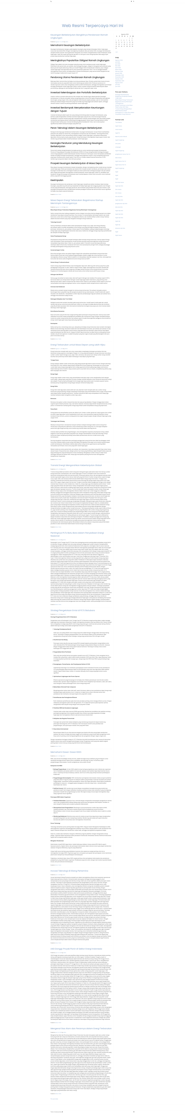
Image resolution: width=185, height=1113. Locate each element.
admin (66, 41)
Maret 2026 (118, 69)
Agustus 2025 (119, 82)
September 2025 (119, 81)
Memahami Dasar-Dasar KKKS (66, 752)
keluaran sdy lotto (120, 228)
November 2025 (119, 77)
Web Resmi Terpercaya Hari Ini (92, 25)
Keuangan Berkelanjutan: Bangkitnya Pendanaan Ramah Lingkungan (123, 96)
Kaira (60, 1111)
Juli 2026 (117, 62)
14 (127, 42)
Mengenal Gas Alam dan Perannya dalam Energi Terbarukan (81, 1028)
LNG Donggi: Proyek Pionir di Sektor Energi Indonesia (76, 948)
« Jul (116, 52)
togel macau (118, 235)
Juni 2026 (117, 64)
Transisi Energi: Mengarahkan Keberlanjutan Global (76, 465)
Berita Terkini (58, 194)
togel (116, 232)
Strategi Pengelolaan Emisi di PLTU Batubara (73, 610)
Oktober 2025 (119, 79)
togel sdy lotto (119, 214)
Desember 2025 (119, 75)
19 (121, 44)
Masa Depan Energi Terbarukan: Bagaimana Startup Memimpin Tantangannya (124, 101)
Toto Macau (118, 122)
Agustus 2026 (119, 60)
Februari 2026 (119, 71)
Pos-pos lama (54, 1099)
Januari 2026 (118, 73)
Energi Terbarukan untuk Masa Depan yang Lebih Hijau (78, 344)
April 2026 (118, 67)
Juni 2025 (117, 86)
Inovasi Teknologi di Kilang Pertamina (69, 870)
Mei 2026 (117, 66)
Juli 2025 (117, 84)
